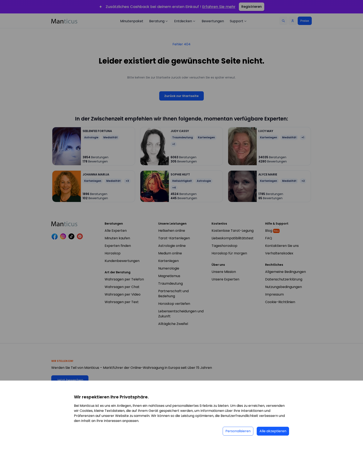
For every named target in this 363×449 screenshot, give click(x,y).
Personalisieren (238, 431)
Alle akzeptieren (272, 431)
